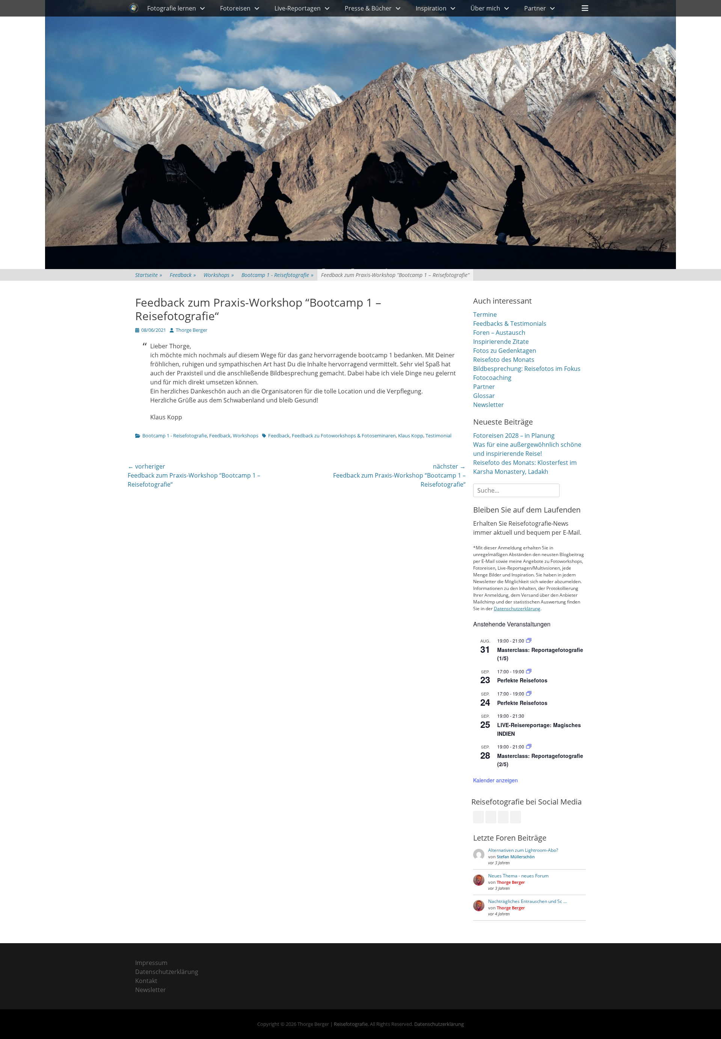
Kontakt (146, 981)
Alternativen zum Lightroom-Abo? (523, 850)
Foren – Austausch (499, 332)
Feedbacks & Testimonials (509, 323)
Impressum (151, 963)
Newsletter (488, 405)
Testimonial (438, 435)
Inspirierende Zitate (501, 341)
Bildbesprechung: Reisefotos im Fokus (527, 368)
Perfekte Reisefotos (522, 680)
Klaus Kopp (410, 435)
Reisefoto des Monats (503, 359)
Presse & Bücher (368, 8)
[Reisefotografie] (134, 8)
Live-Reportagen (298, 8)
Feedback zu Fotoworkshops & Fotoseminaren (344, 435)
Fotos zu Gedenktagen (504, 350)
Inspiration (431, 8)
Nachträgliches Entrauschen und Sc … (527, 901)
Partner (535, 8)
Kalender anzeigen (495, 780)
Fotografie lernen (171, 8)
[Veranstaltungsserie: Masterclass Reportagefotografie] (528, 640)
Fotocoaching (492, 378)
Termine (485, 314)
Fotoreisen (235, 8)
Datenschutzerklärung (517, 608)
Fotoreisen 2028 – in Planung (514, 435)
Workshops (219, 274)
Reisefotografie (351, 1024)
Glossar (484, 396)
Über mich (485, 8)
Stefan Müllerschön (516, 856)
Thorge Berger (191, 330)
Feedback (183, 274)
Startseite (148, 274)
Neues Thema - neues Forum (518, 876)
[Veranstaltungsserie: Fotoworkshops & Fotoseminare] (528, 671)
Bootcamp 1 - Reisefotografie (277, 274)
